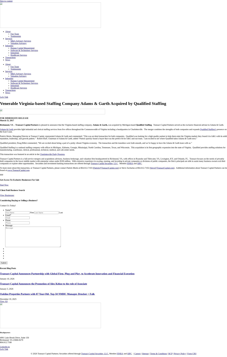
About (8, 31)
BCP (170, 354)
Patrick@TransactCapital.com (106, 168)
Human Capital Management (22, 48)
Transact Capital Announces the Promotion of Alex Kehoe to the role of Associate (43, 283)
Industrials (15, 53)
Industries (9, 46)
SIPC (139, 163)
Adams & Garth (6, 129)
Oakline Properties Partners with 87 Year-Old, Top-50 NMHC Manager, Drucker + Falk (47, 294)
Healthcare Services (19, 55)
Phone (8, 220)
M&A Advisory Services (21, 41)
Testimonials (16, 36)
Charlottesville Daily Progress (52, 154)
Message (8, 225)
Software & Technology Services (24, 50)
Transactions (10, 57)
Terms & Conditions (158, 354)
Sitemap (145, 354)
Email (8, 215)
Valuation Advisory (19, 43)
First (32, 212)
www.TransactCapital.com (18, 170)
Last (61, 212)
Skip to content (6, 1)
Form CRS (191, 354)
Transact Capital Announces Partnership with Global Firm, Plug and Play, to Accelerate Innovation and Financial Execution (67, 273)
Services (8, 39)
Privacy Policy (180, 354)
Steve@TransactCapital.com (162, 168)
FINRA (130, 163)
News (7, 60)
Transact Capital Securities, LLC (104, 163)
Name (8, 210)
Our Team (15, 34)
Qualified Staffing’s (208, 129)
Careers (137, 354)
